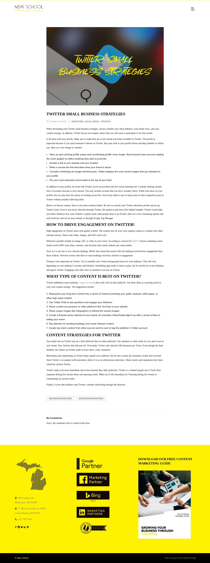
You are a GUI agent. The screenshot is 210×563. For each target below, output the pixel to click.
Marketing (78, 121)
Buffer (135, 241)
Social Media (92, 121)
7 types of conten (86, 282)
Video (181, 558)
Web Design (170, 558)
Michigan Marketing (60, 398)
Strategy (105, 121)
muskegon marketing (91, 398)
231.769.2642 (25, 519)
